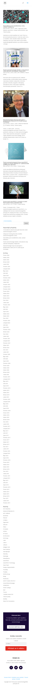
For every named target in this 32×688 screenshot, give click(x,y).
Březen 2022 (6, 331)
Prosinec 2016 (6, 451)
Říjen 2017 (5, 431)
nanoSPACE (10, 30)
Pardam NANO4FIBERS (19, 30)
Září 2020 (5, 358)
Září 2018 (5, 406)
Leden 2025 (6, 282)
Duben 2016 (6, 467)
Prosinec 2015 (6, 476)
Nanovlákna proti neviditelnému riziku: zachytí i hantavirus (14, 26)
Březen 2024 (6, 298)
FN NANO (7, 125)
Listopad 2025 (6, 268)
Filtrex (4, 527)
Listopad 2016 (6, 453)
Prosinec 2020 (6, 354)
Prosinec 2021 (6, 338)
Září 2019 (5, 383)
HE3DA (12, 125)
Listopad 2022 (6, 322)
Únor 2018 (5, 422)
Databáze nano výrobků (17, 677)
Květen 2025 (6, 280)
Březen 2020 (6, 372)
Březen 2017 (6, 444)
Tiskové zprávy (6, 32)
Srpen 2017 (6, 435)
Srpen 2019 (6, 386)
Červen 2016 (6, 462)
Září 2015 (5, 482)
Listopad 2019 (6, 379)
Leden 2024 (6, 302)
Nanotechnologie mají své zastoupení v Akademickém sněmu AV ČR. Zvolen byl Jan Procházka (15, 121)
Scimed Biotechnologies (9, 583)
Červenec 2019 (6, 388)
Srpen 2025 (6, 275)
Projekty (5, 572)
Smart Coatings (7, 587)
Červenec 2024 (6, 289)
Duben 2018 (6, 417)
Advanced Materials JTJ (8, 511)
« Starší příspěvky (7, 221)
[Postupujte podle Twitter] (16, 667)
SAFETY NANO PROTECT (9, 581)
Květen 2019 (6, 390)
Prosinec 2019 (6, 377)
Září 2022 (5, 325)
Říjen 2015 (5, 480)
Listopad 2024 (6, 286)
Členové (5, 518)
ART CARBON (21, 72)
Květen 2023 (6, 314)
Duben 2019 (6, 392)
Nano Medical (6, 549)
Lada (4, 540)
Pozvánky (5, 569)
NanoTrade (6, 565)
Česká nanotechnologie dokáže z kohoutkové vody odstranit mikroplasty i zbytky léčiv (16, 70)
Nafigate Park (6, 547)
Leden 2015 (6, 500)
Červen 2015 (6, 489)
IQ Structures (6, 536)
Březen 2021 (6, 347)
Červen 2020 (6, 365)
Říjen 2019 (5, 381)
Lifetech (5, 545)
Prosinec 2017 (6, 426)
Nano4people (6, 551)
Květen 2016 (6, 464)
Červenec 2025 (6, 277)
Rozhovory (5, 578)
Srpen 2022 (6, 327)
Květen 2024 (6, 293)
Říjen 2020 (5, 356)
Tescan (5, 592)
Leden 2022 (6, 336)
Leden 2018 (6, 424)
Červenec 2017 (6, 437)
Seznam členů (7, 677)
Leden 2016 (6, 473)
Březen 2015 (6, 496)
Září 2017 (5, 433)
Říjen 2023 (5, 307)
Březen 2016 (6, 469)
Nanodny (5, 554)
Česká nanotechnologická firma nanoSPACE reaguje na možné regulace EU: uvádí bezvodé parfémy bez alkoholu (16, 163)
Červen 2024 (6, 291)
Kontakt (18, 679)
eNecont (5, 524)
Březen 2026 (6, 262)
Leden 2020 (6, 374)
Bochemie (5, 515)
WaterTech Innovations (8, 601)
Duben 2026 (6, 259)
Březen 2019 (6, 394)
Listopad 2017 (6, 428)
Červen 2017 (6, 440)
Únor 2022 (5, 334)
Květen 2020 (6, 368)
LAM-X (4, 542)
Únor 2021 (5, 349)
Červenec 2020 (6, 363)
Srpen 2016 (6, 458)
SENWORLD (6, 585)
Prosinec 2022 (6, 320)
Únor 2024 (5, 300)
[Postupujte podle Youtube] (21, 667)
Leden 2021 (6, 352)
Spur (27, 30)
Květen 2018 (6, 415)
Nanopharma (6, 558)
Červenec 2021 (6, 343)
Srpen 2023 (6, 311)
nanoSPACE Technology (9, 563)
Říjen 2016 (5, 455)
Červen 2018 (6, 413)
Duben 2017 (6, 442)
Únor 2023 (5, 318)
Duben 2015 (6, 494)
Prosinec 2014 (6, 503)
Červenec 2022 (6, 329)
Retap (4, 576)
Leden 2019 (6, 397)
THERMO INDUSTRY (8, 594)
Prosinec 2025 (6, 266)
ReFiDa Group (6, 574)
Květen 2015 (6, 491)
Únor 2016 (5, 471)
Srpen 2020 (6, 361)
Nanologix (5, 556)
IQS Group (5, 538)
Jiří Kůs (8, 28)
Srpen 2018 (6, 408)
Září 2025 (5, 273)
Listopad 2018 (6, 401)
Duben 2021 (6, 345)
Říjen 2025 (5, 271)
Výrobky (5, 599)
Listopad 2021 (6, 340)
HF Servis (5, 533)
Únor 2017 (5, 446)
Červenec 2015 (6, 487)
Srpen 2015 (6, 485)
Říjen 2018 (5, 403)
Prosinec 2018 (6, 399)
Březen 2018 (6, 419)
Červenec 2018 (6, 410)
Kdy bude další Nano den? (16, 627)
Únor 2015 (5, 498)
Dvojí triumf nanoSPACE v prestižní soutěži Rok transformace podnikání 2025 (15, 202)
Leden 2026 (6, 264)
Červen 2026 (6, 255)
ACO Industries (6, 509)
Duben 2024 (6, 295)
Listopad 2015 (6, 478)
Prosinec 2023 (6, 304)
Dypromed (20, 28)
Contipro (5, 520)
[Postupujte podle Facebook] (11, 667)
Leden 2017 (6, 449)
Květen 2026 (6, 257)
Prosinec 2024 (6, 284)
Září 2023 (5, 309)
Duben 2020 (6, 370)
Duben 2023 (6, 316)
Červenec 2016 (6, 460)
